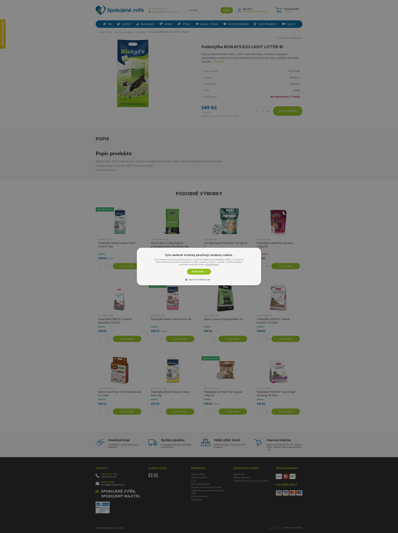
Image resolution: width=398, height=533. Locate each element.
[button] (199, 279)
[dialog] (199, 266)
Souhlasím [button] (198, 271)
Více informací (212, 264)
